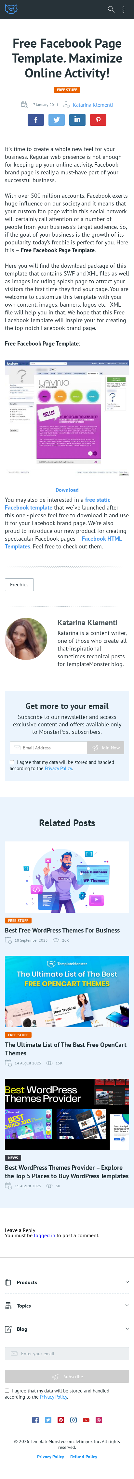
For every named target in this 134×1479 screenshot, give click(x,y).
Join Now (111, 748)
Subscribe (72, 1376)
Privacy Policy (58, 768)
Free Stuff (67, 89)
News (13, 1157)
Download (67, 490)
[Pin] (98, 120)
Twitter (48, 1420)
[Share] (36, 120)
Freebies (19, 584)
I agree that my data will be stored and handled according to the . (62, 765)
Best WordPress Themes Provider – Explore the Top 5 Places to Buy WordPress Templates (66, 1171)
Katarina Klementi (93, 104)
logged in (44, 1235)
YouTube (86, 1420)
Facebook (35, 1420)
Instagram (73, 1420)
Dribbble (99, 1420)
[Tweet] (56, 120)
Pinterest (61, 1420)
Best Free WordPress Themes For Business (62, 930)
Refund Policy (83, 1457)
